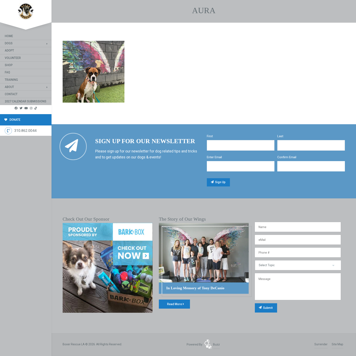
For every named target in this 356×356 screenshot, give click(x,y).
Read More (175, 304)
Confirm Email (286, 157)
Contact (11, 94)
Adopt (9, 50)
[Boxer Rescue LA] (26, 10)
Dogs (9, 43)
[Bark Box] (108, 267)
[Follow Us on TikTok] (35, 108)
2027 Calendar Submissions (25, 101)
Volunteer (13, 58)
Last (280, 136)
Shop (9, 65)
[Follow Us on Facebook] (16, 108)
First (210, 136)
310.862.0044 (25, 130)
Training (11, 79)
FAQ (7, 72)
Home (9, 36)
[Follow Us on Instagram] (31, 108)
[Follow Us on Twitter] (21, 108)
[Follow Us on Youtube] (26, 108)
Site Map (337, 344)
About (9, 87)
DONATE (14, 119)
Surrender (321, 344)
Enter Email (214, 157)
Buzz (216, 344)
